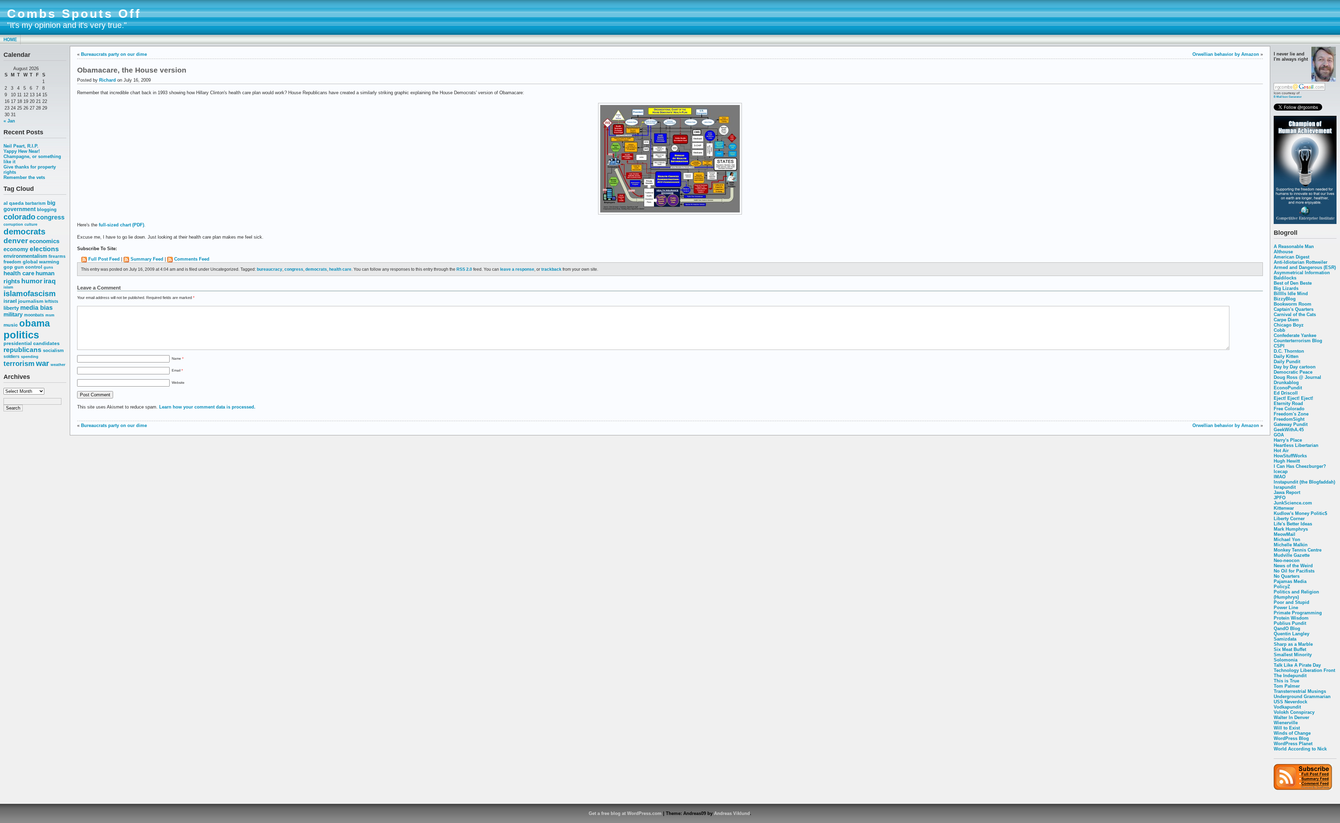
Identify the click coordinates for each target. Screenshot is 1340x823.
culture (30, 224)
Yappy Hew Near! (21, 151)
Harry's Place (1288, 440)
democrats (24, 231)
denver (15, 241)
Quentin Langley (1291, 633)
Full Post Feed (104, 259)
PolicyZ (1282, 586)
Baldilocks (1285, 277)
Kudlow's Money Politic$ (1300, 513)
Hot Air (1281, 450)
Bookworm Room (1292, 304)
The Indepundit (1290, 675)
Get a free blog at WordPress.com (625, 813)
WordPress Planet (1293, 743)
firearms (57, 256)
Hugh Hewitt (1287, 461)
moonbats (34, 315)
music (10, 325)
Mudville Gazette (1292, 555)
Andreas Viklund (732, 813)
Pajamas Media (1290, 581)
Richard (107, 80)
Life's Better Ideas (1293, 523)
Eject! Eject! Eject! (1293, 398)
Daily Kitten (1286, 356)
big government (29, 206)
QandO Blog (1287, 628)
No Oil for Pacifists (1294, 571)
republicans (22, 349)
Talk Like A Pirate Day (1297, 665)
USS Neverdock (1290, 701)
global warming (41, 261)
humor (31, 281)
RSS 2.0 (464, 269)
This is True (1286, 680)
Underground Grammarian (1302, 696)
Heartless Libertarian (1296, 445)
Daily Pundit (1287, 361)
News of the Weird (1293, 565)
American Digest (1291, 257)
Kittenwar (1284, 508)
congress (51, 217)
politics (21, 335)
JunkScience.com (1293, 503)
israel (10, 301)
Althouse (1283, 251)
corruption (13, 224)
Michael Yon (1287, 539)
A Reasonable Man (1294, 246)
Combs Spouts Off (74, 13)
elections (44, 249)
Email (177, 370)
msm (49, 315)
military (13, 314)
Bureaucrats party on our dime (114, 54)
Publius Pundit (1290, 623)
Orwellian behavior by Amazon (1225, 54)
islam (8, 287)
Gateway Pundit (1291, 424)
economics (44, 241)
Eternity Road (1288, 403)
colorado (19, 216)
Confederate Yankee (1295, 335)
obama (34, 323)
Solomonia (1285, 660)
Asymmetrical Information (1302, 272)
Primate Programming (1298, 612)
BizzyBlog (1285, 298)
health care (18, 273)
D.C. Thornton (1289, 351)
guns (48, 267)
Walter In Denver (1291, 717)
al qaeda (13, 203)
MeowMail (1284, 534)
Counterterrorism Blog (1298, 340)
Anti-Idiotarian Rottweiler (1300, 262)
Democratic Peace (1293, 372)
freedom (12, 261)
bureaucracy (269, 269)
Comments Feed (191, 259)
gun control (28, 267)
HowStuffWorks (1290, 455)
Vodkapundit (1287, 707)
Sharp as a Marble (1293, 644)
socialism (53, 350)
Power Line (1286, 607)
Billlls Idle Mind (1291, 293)
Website (178, 382)
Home (10, 39)
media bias (36, 307)
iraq (50, 281)
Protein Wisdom (1291, 618)
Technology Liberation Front (1304, 670)
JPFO (1280, 497)
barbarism (35, 203)
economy (15, 249)
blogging (47, 209)
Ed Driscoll (1286, 393)
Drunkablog (1286, 382)
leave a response (517, 269)
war (42, 363)
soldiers (11, 356)
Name (178, 358)
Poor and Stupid (1291, 602)
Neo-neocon (1287, 560)
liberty (11, 308)
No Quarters (1287, 576)
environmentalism (25, 256)
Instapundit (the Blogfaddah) (1304, 482)
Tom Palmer (1287, 686)
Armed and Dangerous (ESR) (1305, 267)
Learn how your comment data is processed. (207, 407)
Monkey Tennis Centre (1298, 550)
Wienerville (1286, 722)
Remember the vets (24, 177)
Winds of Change (1292, 733)
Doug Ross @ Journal (1297, 377)
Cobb (1279, 330)
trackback (551, 269)
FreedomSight (1289, 419)
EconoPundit (1288, 387)
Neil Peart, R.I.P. (20, 146)
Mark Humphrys (1291, 529)
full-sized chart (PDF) (121, 224)
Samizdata (1285, 639)
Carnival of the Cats (1295, 314)
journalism (30, 301)
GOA (1279, 434)
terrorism (19, 363)
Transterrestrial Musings (1300, 691)
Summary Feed (147, 259)
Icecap (1281, 471)
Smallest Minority (1293, 654)
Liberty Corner (1289, 518)
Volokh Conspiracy (1294, 712)
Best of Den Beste (1293, 283)
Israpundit (1285, 487)
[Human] (1305, 222)
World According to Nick (1300, 748)
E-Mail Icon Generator (1288, 96)
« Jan (9, 121)
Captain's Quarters (1293, 309)
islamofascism (29, 293)
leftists (51, 301)
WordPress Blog (1291, 738)
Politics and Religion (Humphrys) (1296, 594)
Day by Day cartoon (1295, 366)
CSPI (1279, 346)
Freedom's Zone (1291, 414)
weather (58, 364)
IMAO (1280, 476)
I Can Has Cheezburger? (1300, 466)
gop (8, 267)
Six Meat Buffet (1290, 649)
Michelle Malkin (1291, 544)
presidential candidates (31, 343)
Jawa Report (1287, 492)
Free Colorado (1289, 408)
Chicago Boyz (1289, 325)
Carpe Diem (1286, 319)
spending (29, 356)
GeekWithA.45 (1289, 429)
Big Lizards (1286, 288)
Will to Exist (1287, 728)
